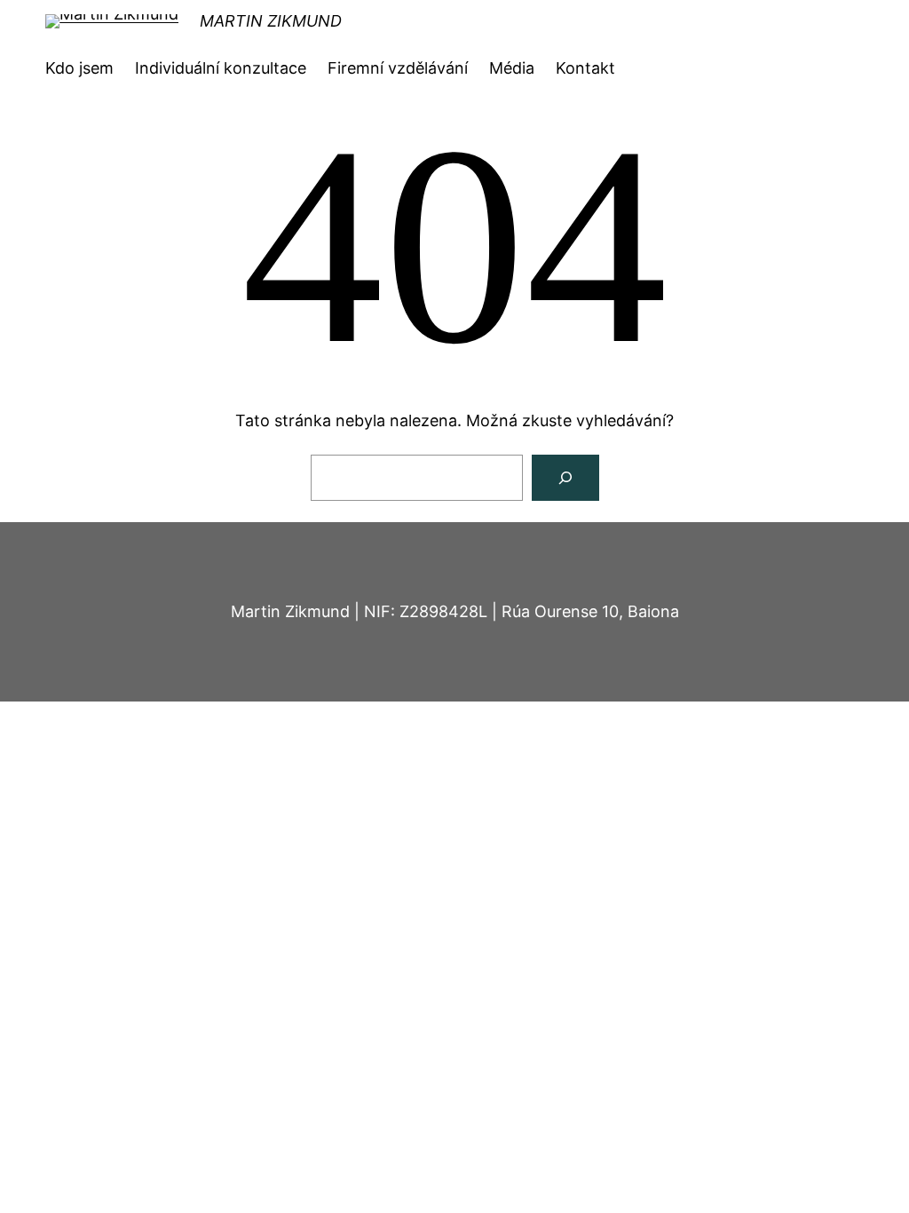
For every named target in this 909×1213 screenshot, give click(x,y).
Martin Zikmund (271, 21)
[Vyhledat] (565, 478)
